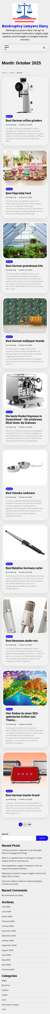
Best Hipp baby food (18, 193)
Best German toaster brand (22, 795)
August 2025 (7, 950)
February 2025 (8, 969)
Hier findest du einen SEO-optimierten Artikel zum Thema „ (22, 717)
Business (6, 985)
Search (5, 834)
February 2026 (8, 921)
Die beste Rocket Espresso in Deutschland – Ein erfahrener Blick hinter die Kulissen (24, 419)
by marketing (11, 125)
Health (5, 995)
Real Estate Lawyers (10, 1004)
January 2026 (8, 926)
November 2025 (9, 936)
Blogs (9, 116)
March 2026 (7, 916)
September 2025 (9, 945)
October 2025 (8, 940)
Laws (4, 1000)
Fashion (5, 990)
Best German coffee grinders (24, 120)
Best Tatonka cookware (20, 493)
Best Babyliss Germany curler (24, 568)
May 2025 (6, 960)
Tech (4, 1009)
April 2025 (6, 965)
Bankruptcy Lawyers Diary (25, 26)
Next (29, 824)
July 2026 (6, 907)
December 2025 (9, 931)
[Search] (44, 47)
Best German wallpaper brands (25, 341)
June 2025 (6, 955)
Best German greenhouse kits (24, 265)
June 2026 (6, 911)
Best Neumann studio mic (22, 640)
